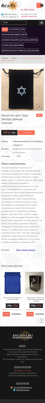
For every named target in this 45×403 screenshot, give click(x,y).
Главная (4, 58)
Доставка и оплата (22, 370)
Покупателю (22, 367)
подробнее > (16, 314)
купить (27, 133)
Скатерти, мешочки (28, 250)
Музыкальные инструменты (14, 51)
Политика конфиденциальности (23, 375)
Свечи (24, 35)
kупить (6, 314)
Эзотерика (13, 29)
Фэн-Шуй (24, 40)
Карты (4, 29)
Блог (22, 346)
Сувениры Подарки (10, 40)
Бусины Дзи (7, 45)
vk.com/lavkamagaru (23, 387)
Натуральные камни (11, 35)
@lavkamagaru (23, 390)
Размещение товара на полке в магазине (23, 349)
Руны (22, 29)
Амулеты (33, 40)
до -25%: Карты (27, 9)
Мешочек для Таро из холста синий (12, 298)
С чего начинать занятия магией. (23, 352)
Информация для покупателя (22, 373)
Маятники (18, 45)
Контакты (22, 383)
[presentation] (42, 321)
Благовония (33, 51)
